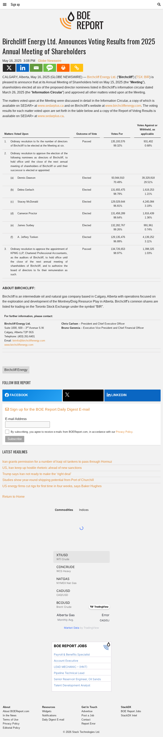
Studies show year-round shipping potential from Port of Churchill (48, 480)
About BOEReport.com (16, 711)
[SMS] (49, 68)
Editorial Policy (11, 727)
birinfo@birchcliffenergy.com (29, 340)
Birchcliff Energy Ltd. (101, 77)
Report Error (88, 723)
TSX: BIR (142, 77)
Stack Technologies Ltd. (86, 731)
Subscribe (15, 439)
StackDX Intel (129, 715)
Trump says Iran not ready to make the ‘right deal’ (36, 474)
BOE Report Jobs (131, 711)
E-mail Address (16, 419)
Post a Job (88, 715)
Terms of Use (10, 719)
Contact (86, 719)
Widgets (46, 711)
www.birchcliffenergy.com (123, 105)
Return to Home (13, 496)
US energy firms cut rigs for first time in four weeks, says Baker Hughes (52, 486)
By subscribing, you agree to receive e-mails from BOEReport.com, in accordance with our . (72, 431)
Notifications (49, 715)
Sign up (15, 4)
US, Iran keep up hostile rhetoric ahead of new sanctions (42, 467)
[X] (9, 68)
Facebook (19, 395)
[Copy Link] (76, 68)
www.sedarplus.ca (51, 105)
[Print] (63, 68)
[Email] (36, 68)
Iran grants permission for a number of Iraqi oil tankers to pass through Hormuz (57, 461)
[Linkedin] (22, 68)
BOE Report (81, 14)
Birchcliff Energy (15, 369)
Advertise (87, 711)
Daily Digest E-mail (53, 719)
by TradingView (81, 627)
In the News (9, 715)
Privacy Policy (124, 431)
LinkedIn (119, 395)
